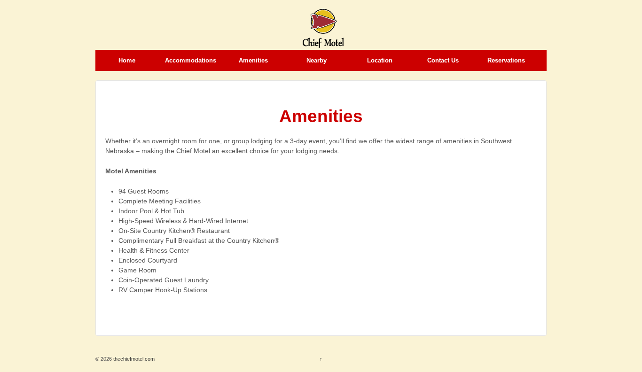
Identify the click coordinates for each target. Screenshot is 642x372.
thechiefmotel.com (133, 359)
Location (379, 60)
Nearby (316, 60)
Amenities (253, 60)
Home (126, 60)
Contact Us (443, 60)
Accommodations (190, 60)
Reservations (506, 60)
